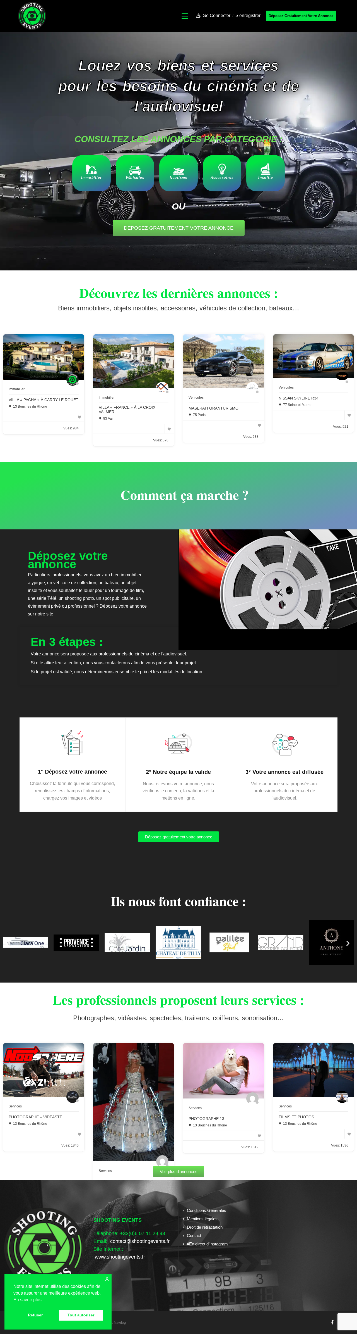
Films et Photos (296, 1117)
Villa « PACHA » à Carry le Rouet (43, 400)
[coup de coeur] (79, 417)
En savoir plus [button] (27, 1299)
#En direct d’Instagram (207, 1244)
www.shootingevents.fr (119, 1257)
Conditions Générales (206, 1210)
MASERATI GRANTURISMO (213, 408)
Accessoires (222, 178)
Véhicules (135, 178)
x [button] (107, 1278)
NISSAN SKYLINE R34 (299, 398)
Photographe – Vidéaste (35, 1117)
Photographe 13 (206, 1118)
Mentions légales (202, 1218)
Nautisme (178, 178)
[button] (9, 943)
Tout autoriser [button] (80, 1315)
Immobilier (91, 178)
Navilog (120, 1322)
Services (15, 1106)
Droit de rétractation (205, 1227)
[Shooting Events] (32, 15)
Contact (194, 1235)
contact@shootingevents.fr (140, 1241)
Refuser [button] (35, 1315)
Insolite (265, 178)
